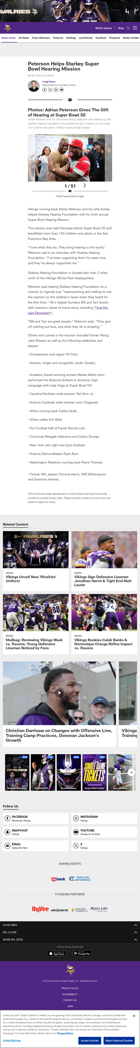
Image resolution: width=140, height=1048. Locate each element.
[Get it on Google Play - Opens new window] (82, 955)
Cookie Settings (12, 1040)
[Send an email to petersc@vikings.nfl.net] (61, 90)
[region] (70, 1029)
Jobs (70, 1006)
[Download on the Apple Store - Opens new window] (57, 954)
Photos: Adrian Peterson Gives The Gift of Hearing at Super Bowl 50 (68, 112)
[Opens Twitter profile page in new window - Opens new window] (50, 90)
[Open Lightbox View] (70, 168)
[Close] (134, 1016)
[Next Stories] (131, 772)
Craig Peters (48, 81)
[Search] (128, 27)
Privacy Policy (70, 988)
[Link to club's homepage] (7, 26)
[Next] (84, 185)
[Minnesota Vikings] (70, 970)
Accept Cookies (90, 1040)
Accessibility (70, 994)
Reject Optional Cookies (119, 1040)
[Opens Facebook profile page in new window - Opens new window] (44, 90)
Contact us (70, 1000)
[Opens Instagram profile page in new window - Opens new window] (56, 90)
